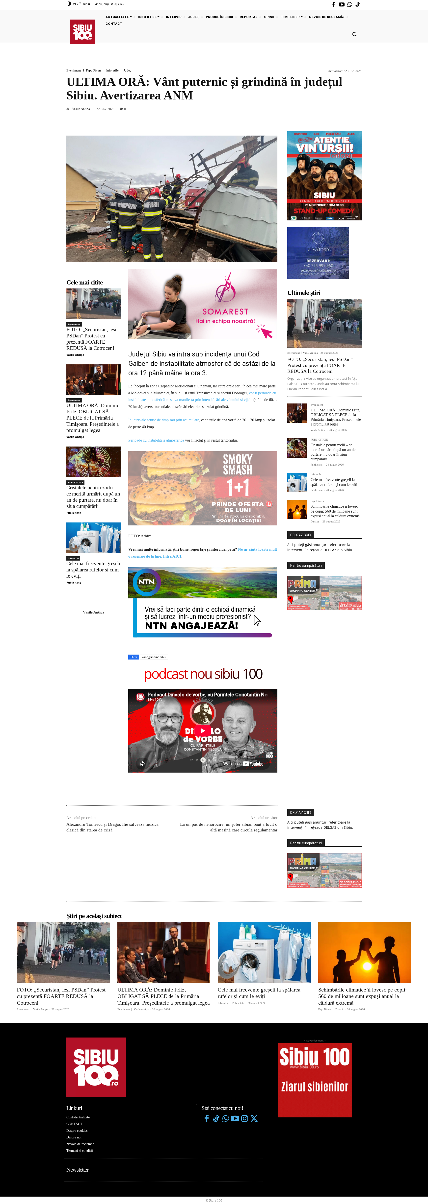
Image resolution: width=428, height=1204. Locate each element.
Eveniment (73, 70)
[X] (334, 116)
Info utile (112, 70)
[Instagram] (244, 1047)
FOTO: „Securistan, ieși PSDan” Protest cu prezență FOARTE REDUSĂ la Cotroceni (91, 339)
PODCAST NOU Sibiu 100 (203, 602)
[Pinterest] (345, 116)
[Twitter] (254, 1047)
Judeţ (127, 70)
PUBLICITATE (75, 482)
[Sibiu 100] (82, 32)
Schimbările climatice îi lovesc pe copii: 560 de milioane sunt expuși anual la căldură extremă (335, 511)
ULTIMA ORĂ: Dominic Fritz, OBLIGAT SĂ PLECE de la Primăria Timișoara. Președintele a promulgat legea (92, 417)
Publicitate (73, 513)
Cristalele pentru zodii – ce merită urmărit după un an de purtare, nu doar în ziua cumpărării (93, 497)
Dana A (315, 521)
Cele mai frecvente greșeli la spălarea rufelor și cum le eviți (93, 570)
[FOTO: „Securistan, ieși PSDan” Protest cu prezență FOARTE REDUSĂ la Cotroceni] (93, 303)
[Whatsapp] (350, 5)
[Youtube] (342, 5)
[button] (354, 34)
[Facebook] (334, 5)
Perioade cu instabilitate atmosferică (156, 440)
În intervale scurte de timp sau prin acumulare (163, 420)
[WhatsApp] (357, 116)
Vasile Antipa (81, 108)
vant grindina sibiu (154, 585)
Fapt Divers (93, 70)
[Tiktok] (358, 5)
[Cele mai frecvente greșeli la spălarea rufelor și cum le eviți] (93, 537)
